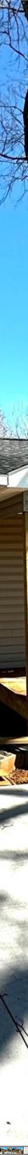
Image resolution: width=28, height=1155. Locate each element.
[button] (17, 1150)
